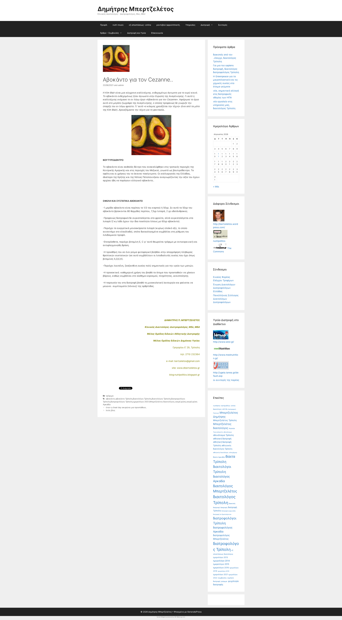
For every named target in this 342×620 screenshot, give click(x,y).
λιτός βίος (110, 410)
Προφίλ (103, 25)
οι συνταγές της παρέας (226, 380)
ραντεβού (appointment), (168, 25)
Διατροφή (205, 25)
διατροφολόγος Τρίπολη (122, 402)
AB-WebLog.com (179, 617)
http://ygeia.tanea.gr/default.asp (225, 374)
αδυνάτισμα (228, 432)
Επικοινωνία (157, 33)
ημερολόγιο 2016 (221, 567)
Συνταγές (222, 25)
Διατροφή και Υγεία (136, 33)
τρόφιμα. (224, 581)
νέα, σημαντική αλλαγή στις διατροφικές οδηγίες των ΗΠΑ (226, 94)
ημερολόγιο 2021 (141, 402)
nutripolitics (225, 406)
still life (225, 409)
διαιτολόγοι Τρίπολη (142, 399)
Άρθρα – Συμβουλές (109, 33)
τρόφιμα (109, 396)
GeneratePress (194, 612)
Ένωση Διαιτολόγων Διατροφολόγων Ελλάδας (224, 288)
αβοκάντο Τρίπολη (124, 399)
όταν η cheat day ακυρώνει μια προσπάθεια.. (126, 407)
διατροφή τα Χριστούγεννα (222, 514)
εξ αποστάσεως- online (140, 25)
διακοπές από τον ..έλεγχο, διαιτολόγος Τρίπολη (224, 58)
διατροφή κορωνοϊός (229, 511)
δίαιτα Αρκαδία (219, 457)
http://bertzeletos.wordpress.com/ (225, 226)
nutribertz (216, 406)
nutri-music (118, 25)
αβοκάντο (110, 399)
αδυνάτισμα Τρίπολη (223, 435)
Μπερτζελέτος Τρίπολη (225, 420)
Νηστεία (232, 428)
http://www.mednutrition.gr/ (225, 356)
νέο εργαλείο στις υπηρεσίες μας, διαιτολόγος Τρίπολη (224, 105)
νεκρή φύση (180, 402)
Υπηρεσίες (190, 25)
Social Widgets (161, 617)
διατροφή (224, 507)
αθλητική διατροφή (222, 438)
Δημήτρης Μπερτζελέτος (136, 9)
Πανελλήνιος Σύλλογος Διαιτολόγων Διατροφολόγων (225, 299)
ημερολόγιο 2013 (220, 557)
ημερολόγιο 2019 (223, 571)
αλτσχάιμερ (233, 452)
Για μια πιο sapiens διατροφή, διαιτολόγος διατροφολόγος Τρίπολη (226, 69)
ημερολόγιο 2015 (221, 564)
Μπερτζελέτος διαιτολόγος (161, 402)
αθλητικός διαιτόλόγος (220, 452)
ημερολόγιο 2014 (221, 560)
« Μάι (216, 186)
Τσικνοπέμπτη (218, 432)
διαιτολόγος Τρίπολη (161, 399)
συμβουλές (222, 578)
